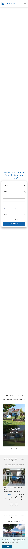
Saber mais (14, 436)
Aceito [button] (7, 546)
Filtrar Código (13, 219)
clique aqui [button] (15, 542)
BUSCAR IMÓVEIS (14, 224)
